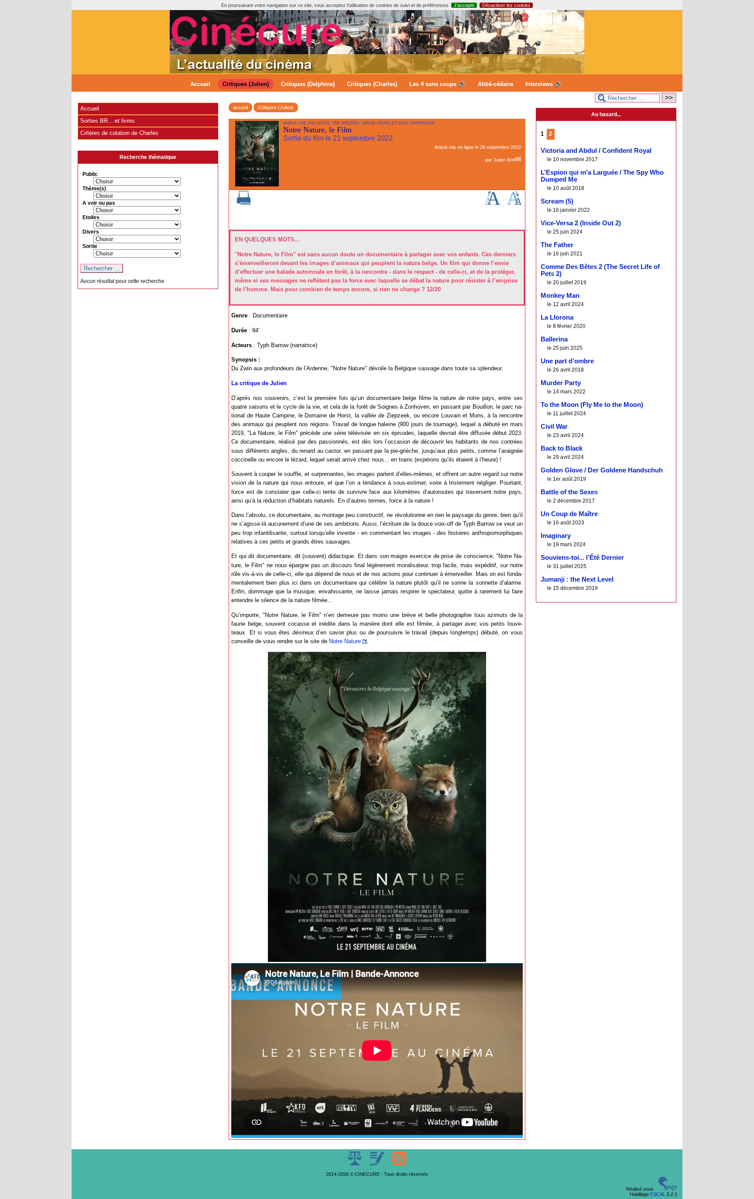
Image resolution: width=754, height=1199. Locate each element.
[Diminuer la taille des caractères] (514, 203)
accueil (240, 107)
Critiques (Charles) (372, 84)
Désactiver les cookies (506, 5)
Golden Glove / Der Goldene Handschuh (602, 470)
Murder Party (561, 382)
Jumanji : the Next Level (577, 579)
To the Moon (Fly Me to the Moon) (592, 404)
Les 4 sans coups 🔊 (437, 84)
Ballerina (554, 339)
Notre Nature (345, 641)
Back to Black (562, 448)
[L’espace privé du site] (378, 1163)
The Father (557, 244)
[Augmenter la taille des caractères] (492, 203)
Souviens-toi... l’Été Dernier (582, 557)
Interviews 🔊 (543, 84)
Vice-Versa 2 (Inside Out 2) (581, 223)
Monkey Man (560, 295)
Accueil (200, 84)
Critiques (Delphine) (308, 84)
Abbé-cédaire (495, 84)
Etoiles (90, 217)
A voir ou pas (98, 203)
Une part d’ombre (567, 361)
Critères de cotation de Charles (119, 133)
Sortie (89, 246)
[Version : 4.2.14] (667, 1189)
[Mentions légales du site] (355, 1163)
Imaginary (556, 535)
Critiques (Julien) (246, 84)
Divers (90, 232)
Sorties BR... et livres (107, 120)
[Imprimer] (244, 203)
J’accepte (464, 5)
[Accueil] (377, 71)
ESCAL (657, 1194)
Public (90, 174)
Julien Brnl (504, 159)
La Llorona (557, 317)
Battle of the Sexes (569, 492)
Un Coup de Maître (569, 513)
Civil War (554, 426)
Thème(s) (94, 189)
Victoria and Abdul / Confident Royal (596, 150)
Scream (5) (557, 201)
